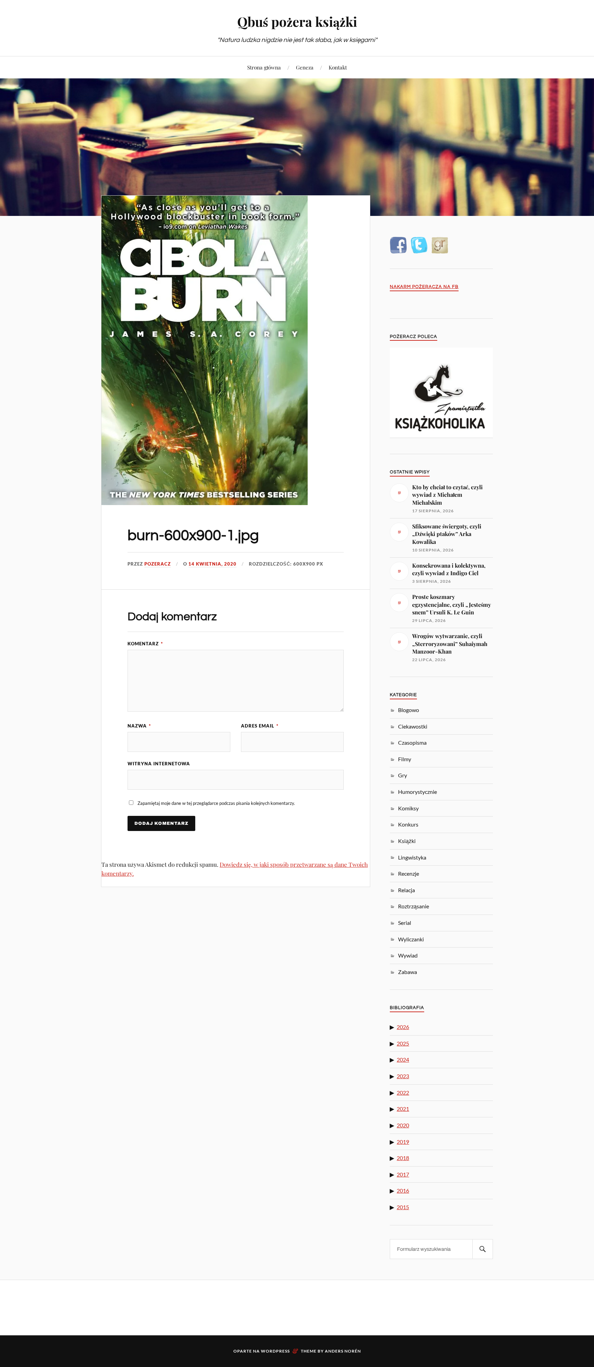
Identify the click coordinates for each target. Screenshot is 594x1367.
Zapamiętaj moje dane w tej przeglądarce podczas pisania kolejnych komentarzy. (216, 803)
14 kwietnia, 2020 (212, 564)
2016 (403, 1190)
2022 (403, 1092)
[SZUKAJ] (482, 1249)
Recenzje (408, 873)
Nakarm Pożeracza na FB (424, 287)
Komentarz (145, 643)
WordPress (275, 1351)
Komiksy (408, 808)
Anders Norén (343, 1351)
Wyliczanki (411, 939)
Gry (402, 775)
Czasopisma (412, 742)
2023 (403, 1076)
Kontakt (338, 67)
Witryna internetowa (159, 763)
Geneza (305, 67)
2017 (403, 1174)
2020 (403, 1125)
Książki (407, 841)
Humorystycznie (417, 791)
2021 (403, 1108)
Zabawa (407, 972)
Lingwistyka (412, 857)
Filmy (404, 759)
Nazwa (139, 726)
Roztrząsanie (413, 906)
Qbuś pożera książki (297, 21)
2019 (403, 1141)
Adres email (259, 726)
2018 (403, 1158)
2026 (403, 1027)
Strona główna (264, 67)
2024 (403, 1059)
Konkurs (408, 824)
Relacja (406, 890)
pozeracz (157, 564)
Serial (404, 922)
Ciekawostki (412, 726)
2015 (403, 1207)
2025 (403, 1043)
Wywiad (408, 955)
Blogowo (408, 710)
